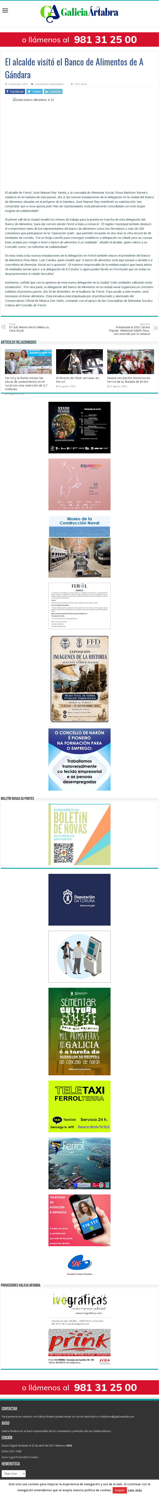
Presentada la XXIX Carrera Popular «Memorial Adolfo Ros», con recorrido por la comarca (129, 329)
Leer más (135, 1490)
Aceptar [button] (119, 1490)
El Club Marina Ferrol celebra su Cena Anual (29, 327)
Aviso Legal (8, 1457)
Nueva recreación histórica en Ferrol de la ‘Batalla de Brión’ (128, 380)
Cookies (33, 1457)
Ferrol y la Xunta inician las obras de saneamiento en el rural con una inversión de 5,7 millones (26, 383)
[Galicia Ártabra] (79, 13)
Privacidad (22, 1457)
